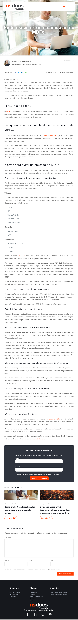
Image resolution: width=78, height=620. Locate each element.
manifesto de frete (37, 439)
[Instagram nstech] (43, 614)
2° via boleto (33, 601)
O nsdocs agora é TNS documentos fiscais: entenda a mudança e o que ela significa (54, 510)
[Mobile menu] (64, 6)
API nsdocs (13, 596)
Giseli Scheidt (25, 62)
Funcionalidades (14, 594)
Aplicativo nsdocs (15, 592)
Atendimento (33, 592)
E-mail (30, 560)
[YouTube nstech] (50, 614)
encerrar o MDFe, (53, 419)
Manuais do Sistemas (36, 596)
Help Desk (33, 599)
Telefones (33, 594)
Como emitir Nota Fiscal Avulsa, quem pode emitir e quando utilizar (20, 510)
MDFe (8, 111)
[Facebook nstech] (28, 614)
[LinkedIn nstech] (35, 614)
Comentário (9, 537)
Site (51, 560)
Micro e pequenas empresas (58, 592)
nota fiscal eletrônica (50, 135)
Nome (7, 560)
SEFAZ (22, 256)
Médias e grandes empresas (58, 594)
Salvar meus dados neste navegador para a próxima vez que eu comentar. (33, 569)
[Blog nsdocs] (15, 6)
